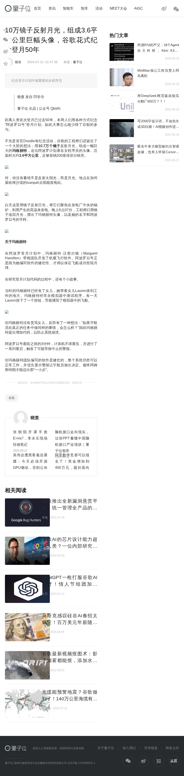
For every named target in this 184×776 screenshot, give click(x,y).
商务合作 (172, 748)
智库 (84, 8)
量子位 (77, 62)
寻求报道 (151, 748)
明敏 (45, 555)
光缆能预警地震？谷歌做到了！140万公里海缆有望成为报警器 (69, 698)
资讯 (52, 8)
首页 (37, 8)
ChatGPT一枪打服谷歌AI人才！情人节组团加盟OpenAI (69, 584)
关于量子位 (105, 748)
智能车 (68, 8)
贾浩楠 (46, 708)
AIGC (138, 8)
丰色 (45, 517)
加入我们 (129, 748)
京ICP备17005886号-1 (81, 763)
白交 (45, 670)
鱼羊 (45, 632)
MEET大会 (118, 8)
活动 (99, 8)
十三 (45, 594)
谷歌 (12, 398)
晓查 (18, 62)
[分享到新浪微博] (5, 51)
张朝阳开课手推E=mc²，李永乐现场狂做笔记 (30, 438)
